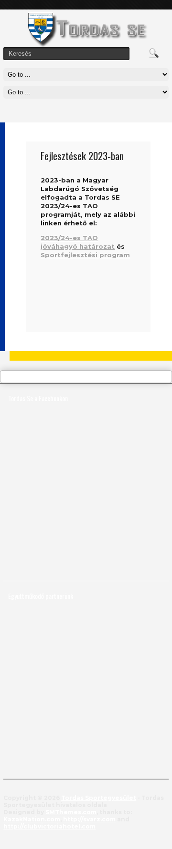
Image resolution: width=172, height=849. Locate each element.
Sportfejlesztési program (85, 255)
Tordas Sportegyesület (98, 797)
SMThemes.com (71, 812)
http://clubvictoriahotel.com (49, 826)
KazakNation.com (31, 819)
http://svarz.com (89, 819)
